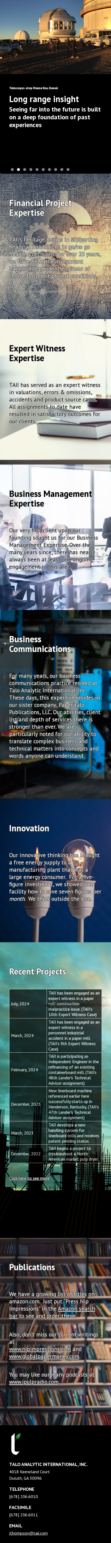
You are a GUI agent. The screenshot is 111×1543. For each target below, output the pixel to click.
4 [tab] (30, 169)
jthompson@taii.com (28, 1533)
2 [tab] (18, 169)
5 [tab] (37, 169)
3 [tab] (24, 169)
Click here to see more (29, 1178)
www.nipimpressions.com (40, 1349)
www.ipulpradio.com (33, 1381)
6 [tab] (43, 169)
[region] (55, 87)
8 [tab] (55, 169)
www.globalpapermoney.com (44, 1356)
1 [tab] (12, 169)
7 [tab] (49, 169)
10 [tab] (68, 169)
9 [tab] (61, 169)
